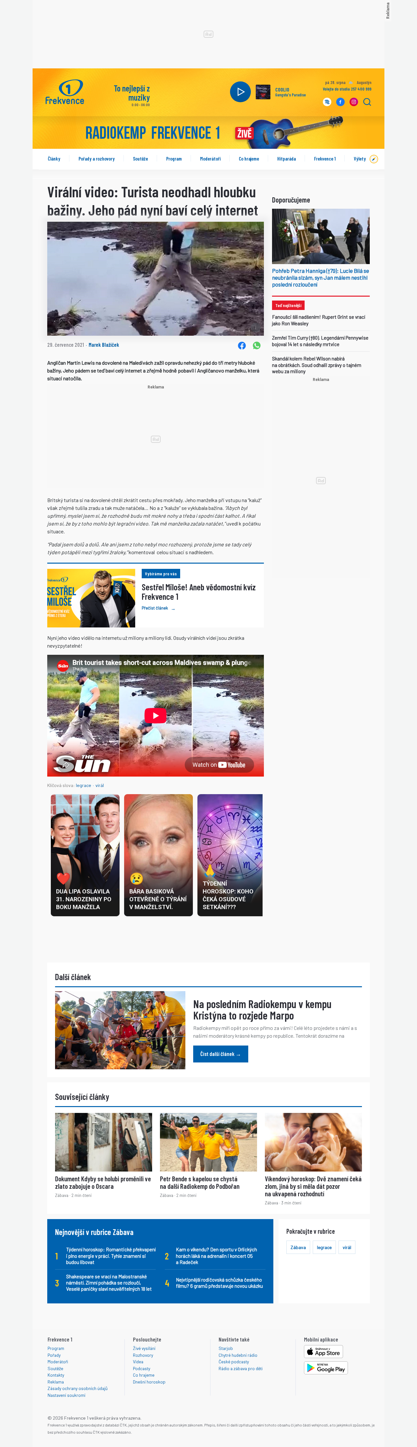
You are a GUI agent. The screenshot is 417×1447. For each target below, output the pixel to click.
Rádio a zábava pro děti (241, 1368)
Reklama (56, 1381)
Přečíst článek (159, 608)
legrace (83, 785)
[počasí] (350, 83)
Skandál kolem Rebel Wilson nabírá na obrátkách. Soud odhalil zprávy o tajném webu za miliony (316, 365)
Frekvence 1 (325, 159)
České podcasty (234, 1361)
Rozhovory (143, 1355)
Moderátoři (210, 159)
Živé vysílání (144, 1348)
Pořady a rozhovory (97, 159)
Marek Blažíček (104, 344)
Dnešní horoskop (149, 1381)
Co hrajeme (249, 159)
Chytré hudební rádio (238, 1355)
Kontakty (56, 1375)
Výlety (360, 159)
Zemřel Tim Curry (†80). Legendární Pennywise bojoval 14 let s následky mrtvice (320, 341)
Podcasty (141, 1368)
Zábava (298, 1247)
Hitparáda (286, 159)
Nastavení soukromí (66, 1395)
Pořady (54, 1355)
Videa (138, 1361)
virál (99, 785)
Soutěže (140, 159)
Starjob (226, 1348)
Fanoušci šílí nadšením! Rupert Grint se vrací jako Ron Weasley (318, 320)
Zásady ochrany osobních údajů (78, 1388)
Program (174, 159)
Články (54, 159)
